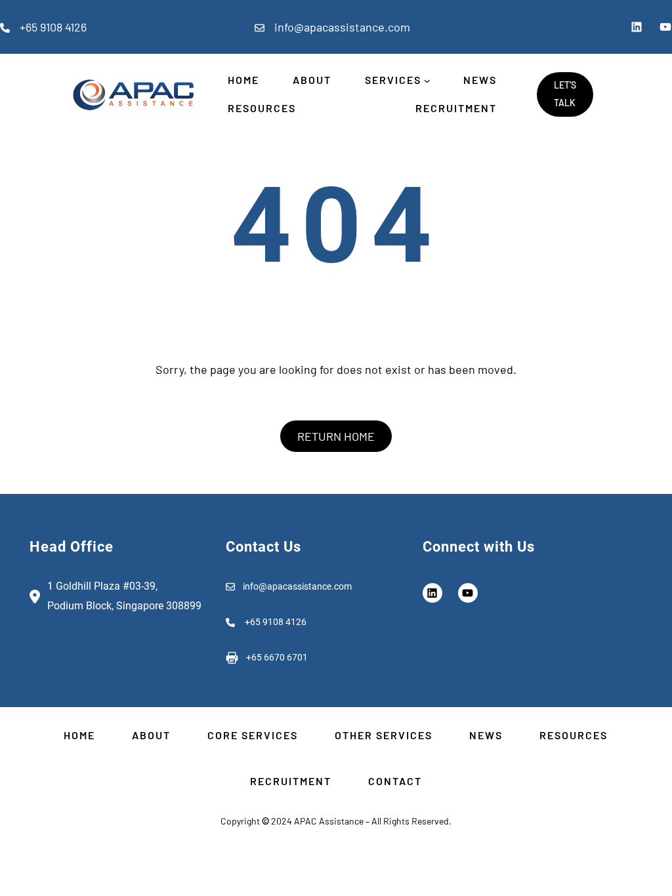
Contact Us (263, 547)
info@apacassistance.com (342, 27)
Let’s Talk (565, 93)
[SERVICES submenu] (427, 80)
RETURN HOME (336, 436)
